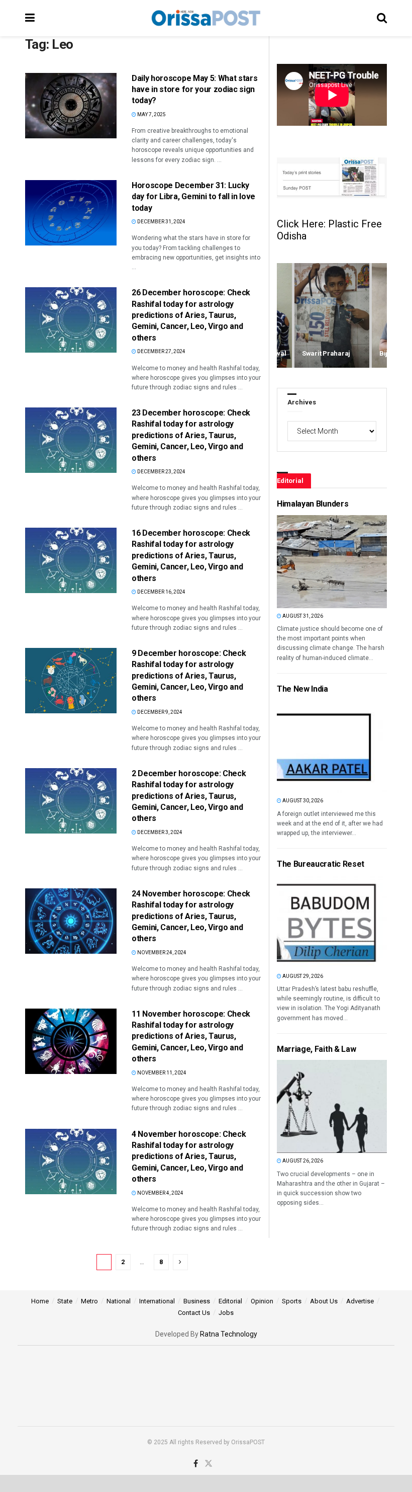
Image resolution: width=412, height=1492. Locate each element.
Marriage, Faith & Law (316, 1049)
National (119, 1301)
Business (196, 1301)
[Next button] (379, 315)
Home (40, 1301)
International (157, 1301)
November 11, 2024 (161, 1072)
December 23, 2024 (160, 471)
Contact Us (194, 1312)
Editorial (230, 1301)
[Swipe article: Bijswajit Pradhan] (331, 315)
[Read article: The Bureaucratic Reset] (294, 921)
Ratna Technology (228, 1334)
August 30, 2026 (302, 800)
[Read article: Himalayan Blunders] (294, 561)
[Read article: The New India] (294, 746)
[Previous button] (284, 315)
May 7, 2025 (151, 114)
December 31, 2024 (160, 221)
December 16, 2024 (160, 592)
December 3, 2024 (159, 832)
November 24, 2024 (161, 952)
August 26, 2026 (302, 1161)
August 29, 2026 (302, 976)
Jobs (226, 1312)
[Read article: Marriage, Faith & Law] (294, 1106)
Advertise (360, 1301)
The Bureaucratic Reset (320, 864)
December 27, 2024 (160, 351)
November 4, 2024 (159, 1193)
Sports (291, 1301)
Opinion (262, 1301)
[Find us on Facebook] (195, 1464)
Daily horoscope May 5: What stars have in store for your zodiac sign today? (194, 89)
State (64, 1301)
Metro (89, 1301)
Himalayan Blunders (312, 504)
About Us (324, 1301)
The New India (302, 689)
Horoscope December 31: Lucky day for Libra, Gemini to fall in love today (193, 197)
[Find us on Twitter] (208, 1464)
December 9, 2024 (159, 712)
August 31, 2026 (302, 616)
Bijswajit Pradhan (329, 353)
